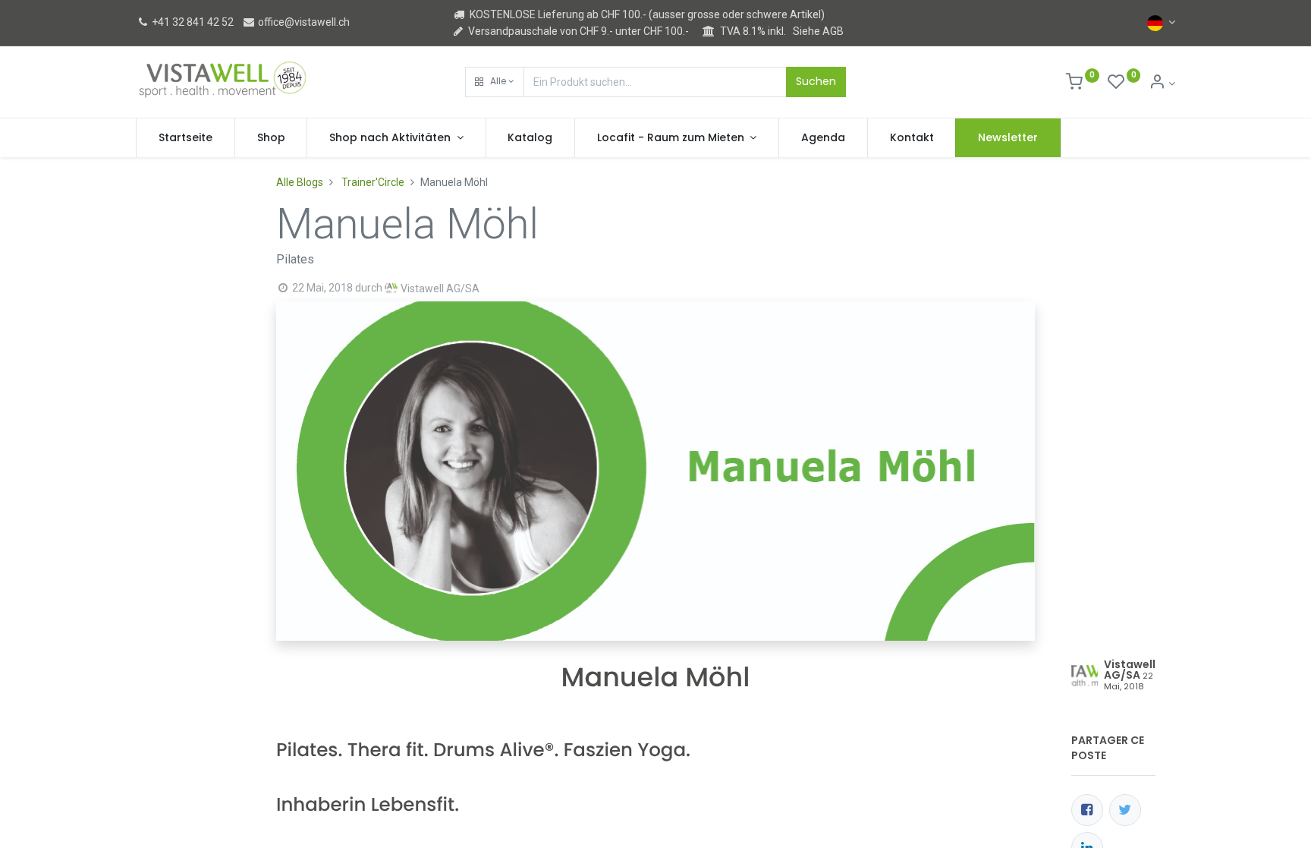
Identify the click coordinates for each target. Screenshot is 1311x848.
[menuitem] (185, 138)
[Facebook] (1087, 810)
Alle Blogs (299, 182)
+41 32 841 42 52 (191, 22)
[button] (494, 82)
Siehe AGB (818, 31)
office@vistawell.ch (303, 22)
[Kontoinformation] (1162, 83)
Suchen (816, 81)
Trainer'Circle (372, 182)
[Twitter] (1125, 810)
